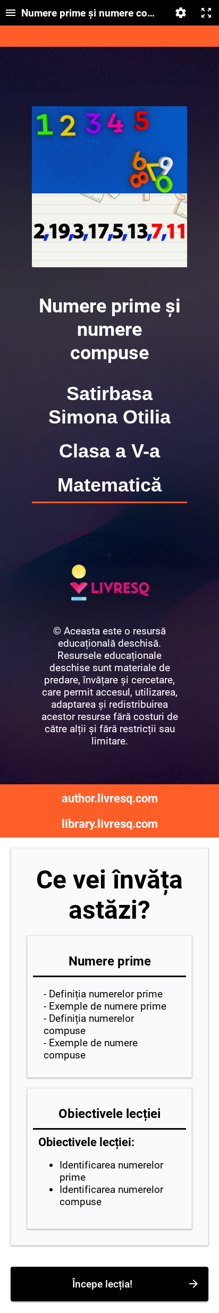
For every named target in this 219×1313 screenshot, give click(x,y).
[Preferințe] (180, 13)
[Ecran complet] (206, 13)
